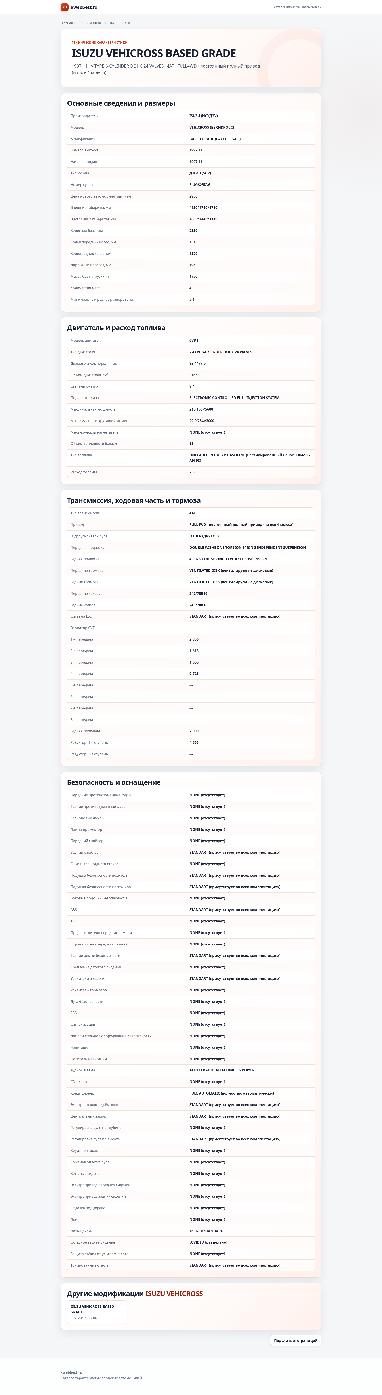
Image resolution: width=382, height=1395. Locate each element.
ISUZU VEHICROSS (174, 1293)
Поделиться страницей (295, 1340)
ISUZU (81, 23)
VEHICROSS (97, 23)
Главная (67, 23)
